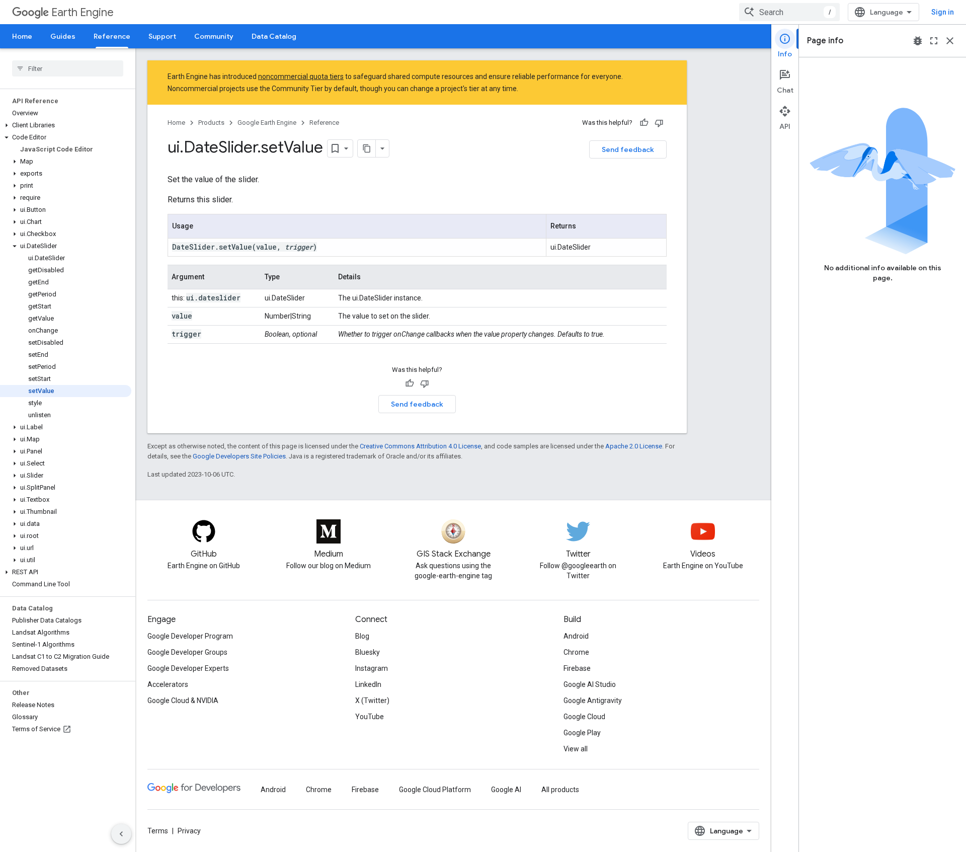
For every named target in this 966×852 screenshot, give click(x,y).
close (950, 41)
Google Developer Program (190, 636)
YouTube (369, 717)
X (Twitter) (372, 700)
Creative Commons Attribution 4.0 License (420, 446)
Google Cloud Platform (435, 790)
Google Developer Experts (188, 668)
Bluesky (367, 652)
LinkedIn (368, 684)
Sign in (942, 12)
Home (22, 36)
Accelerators (167, 684)
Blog (362, 636)
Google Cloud (584, 717)
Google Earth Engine (266, 122)
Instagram (371, 668)
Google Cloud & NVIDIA (182, 700)
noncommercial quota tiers (301, 76)
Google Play (582, 733)
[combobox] (789, 12)
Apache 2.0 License (633, 446)
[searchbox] (67, 68)
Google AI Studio (590, 684)
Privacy (189, 831)
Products (211, 122)
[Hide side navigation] (121, 834)
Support (162, 36)
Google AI (506, 790)
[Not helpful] (659, 122)
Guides (62, 36)
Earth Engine (82, 12)
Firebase (577, 668)
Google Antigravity (593, 700)
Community (213, 36)
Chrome (576, 652)
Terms (157, 831)
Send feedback (628, 149)
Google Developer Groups (187, 652)
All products (560, 790)
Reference (112, 36)
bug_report (918, 41)
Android (576, 636)
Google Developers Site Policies (239, 456)
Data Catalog (274, 36)
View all (576, 749)
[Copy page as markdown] (367, 148)
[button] (65, 125)
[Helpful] (644, 122)
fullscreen (934, 41)
